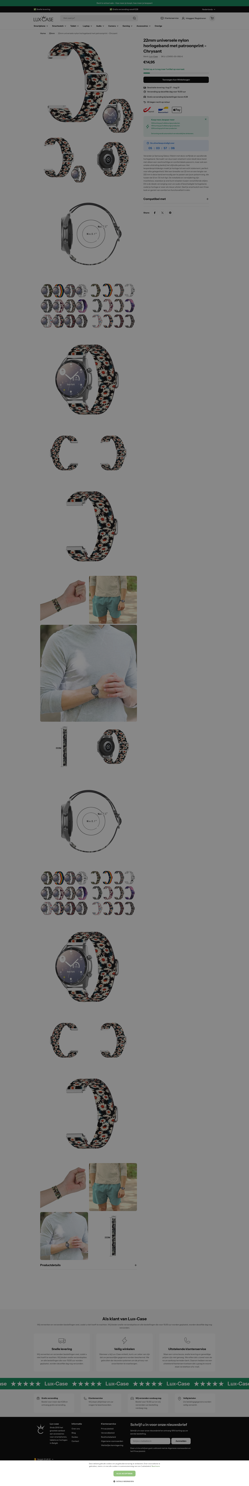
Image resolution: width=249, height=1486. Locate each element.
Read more (156, 1466)
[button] (124, 1481)
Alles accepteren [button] (124, 1473)
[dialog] (124, 1473)
